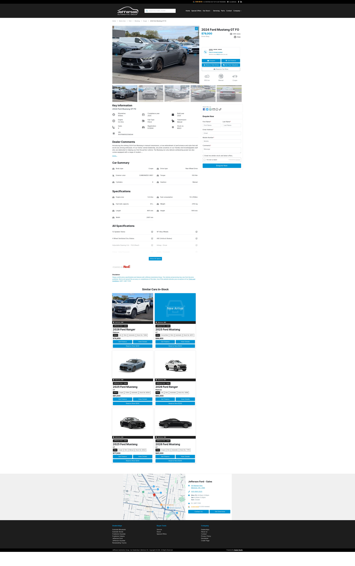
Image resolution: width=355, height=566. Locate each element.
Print (238, 37)
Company (236, 11)
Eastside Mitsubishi (119, 529)
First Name (207, 121)
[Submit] (146, 11)
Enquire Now (221, 166)
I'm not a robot (212, 160)
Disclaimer (204, 538)
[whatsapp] (210, 109)
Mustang (137, 21)
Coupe (145, 21)
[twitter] (207, 109)
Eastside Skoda (117, 532)
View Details (142, 342)
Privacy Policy (206, 536)
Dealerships (205, 529)
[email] (213, 109)
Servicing (216, 11)
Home (188, 11)
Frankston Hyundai (118, 534)
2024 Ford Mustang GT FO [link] (158, 21)
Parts (223, 11)
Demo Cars (122, 21)
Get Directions (220, 511)
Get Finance (232, 60)
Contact (229, 11)
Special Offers (196, 11)
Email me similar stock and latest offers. (218, 155)
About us (204, 532)
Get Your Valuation (231, 65)
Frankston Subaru (118, 536)
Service (159, 529)
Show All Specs (155, 258)
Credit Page (205, 540)
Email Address (208, 129)
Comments (207, 145)
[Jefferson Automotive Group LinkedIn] (241, 2)
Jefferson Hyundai (118, 540)
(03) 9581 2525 (196, 491)
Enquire (212, 60)
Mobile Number (208, 137)
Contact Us (199, 511)
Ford (130, 21)
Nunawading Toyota (119, 543)
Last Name (227, 121)
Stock (159, 532)
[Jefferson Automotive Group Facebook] (239, 2)
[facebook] (204, 109)
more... (114, 156)
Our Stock (206, 11)
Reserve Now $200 (132, 346)
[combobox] (160, 11)
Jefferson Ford (117, 538)
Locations (232, 2)
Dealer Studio (238, 550)
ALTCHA (238, 159)
